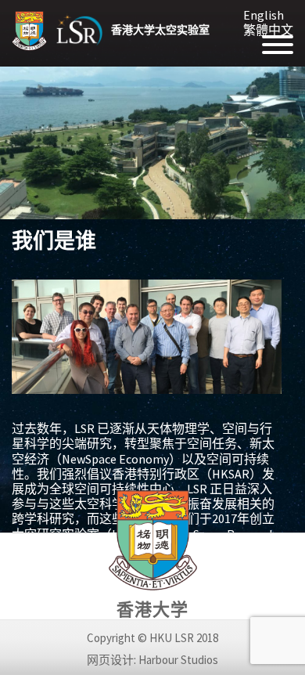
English (263, 15)
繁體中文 (268, 30)
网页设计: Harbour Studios (152, 659)
